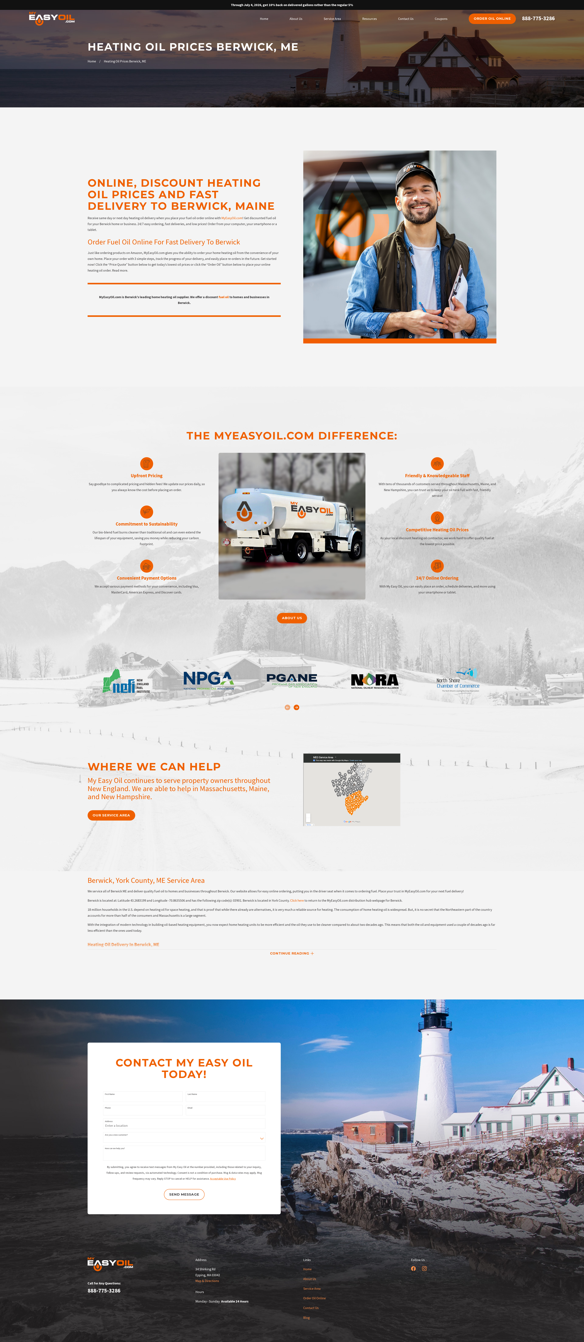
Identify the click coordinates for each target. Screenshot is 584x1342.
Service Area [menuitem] (332, 19)
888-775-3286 (538, 18)
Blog (306, 1317)
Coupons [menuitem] (441, 19)
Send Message (184, 1194)
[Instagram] (424, 1268)
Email (190, 1108)
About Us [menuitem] (296, 19)
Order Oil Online (314, 1298)
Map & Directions (207, 1281)
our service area (111, 815)
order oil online (492, 19)
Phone (108, 1108)
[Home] (52, 19)
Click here (297, 900)
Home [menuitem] (264, 19)
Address (109, 1121)
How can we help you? (115, 1148)
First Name (110, 1094)
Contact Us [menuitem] (406, 19)
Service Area (312, 1288)
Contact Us (311, 1308)
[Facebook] (413, 1268)
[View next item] (296, 707)
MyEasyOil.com (231, 218)
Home (307, 1269)
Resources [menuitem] (369, 19)
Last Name (192, 1094)
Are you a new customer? (116, 1135)
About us (292, 618)
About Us (309, 1279)
